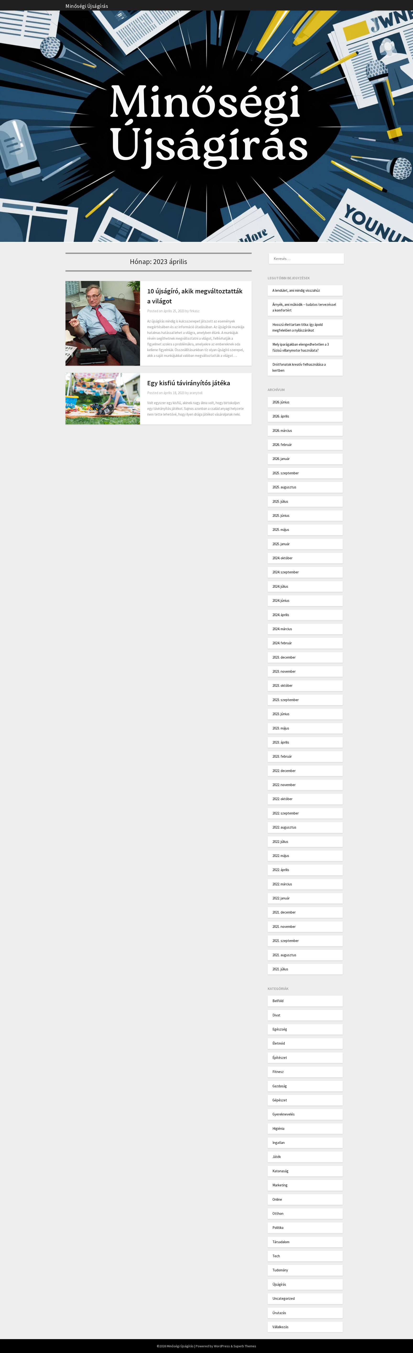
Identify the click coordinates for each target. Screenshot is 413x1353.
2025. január (281, 544)
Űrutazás (279, 1313)
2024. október (282, 558)
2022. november (284, 784)
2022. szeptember (285, 813)
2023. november (284, 671)
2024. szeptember (285, 572)
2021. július (280, 969)
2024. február (282, 643)
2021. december (284, 912)
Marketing (280, 1185)
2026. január (281, 458)
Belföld (277, 1001)
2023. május (280, 728)
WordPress (222, 1346)
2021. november (284, 926)
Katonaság (280, 1171)
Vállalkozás (280, 1327)
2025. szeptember (285, 473)
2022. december (284, 770)
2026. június (280, 402)
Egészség (279, 1029)
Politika (277, 1227)
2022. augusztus (284, 827)
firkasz (195, 311)
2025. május (280, 529)
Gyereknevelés (283, 1114)
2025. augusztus (284, 487)
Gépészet (279, 1100)
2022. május (280, 855)
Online (277, 1199)
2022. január (281, 898)
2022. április (280, 869)
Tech (276, 1256)
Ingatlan (278, 1142)
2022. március (282, 884)
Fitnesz (278, 1071)
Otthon (277, 1213)
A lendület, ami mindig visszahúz (296, 290)
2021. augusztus (284, 955)
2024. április (280, 615)
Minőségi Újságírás (86, 6)
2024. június (280, 600)
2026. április (280, 416)
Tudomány (280, 1270)
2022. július (280, 841)
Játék (276, 1156)
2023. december (284, 657)
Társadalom (280, 1242)
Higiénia (278, 1128)
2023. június (280, 714)
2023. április (280, 742)
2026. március (282, 430)
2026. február (282, 444)
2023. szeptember (285, 700)
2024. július (280, 586)
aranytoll (196, 393)
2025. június (280, 515)
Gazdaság (279, 1086)
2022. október (282, 799)
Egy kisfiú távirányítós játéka (188, 383)
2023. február (282, 756)
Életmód (278, 1043)
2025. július (280, 501)
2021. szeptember (285, 940)
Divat (276, 1015)
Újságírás (279, 1284)
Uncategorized (283, 1298)
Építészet (279, 1057)
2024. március (282, 629)
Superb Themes (245, 1346)
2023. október (282, 685)
